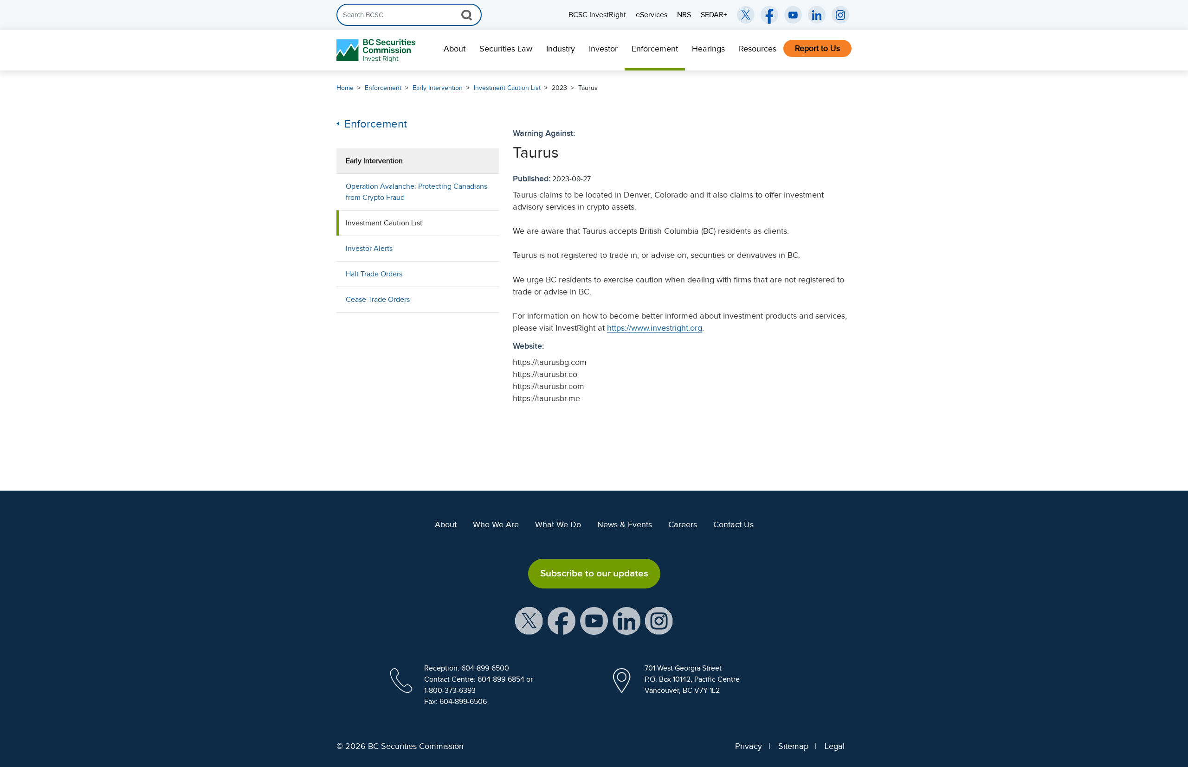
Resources (757, 48)
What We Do (558, 524)
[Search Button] (466, 15)
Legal (835, 746)
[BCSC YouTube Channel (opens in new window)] (793, 15)
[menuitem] (454, 50)
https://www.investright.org (654, 327)
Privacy (748, 746)
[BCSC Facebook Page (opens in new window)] (769, 15)
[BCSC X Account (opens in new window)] (529, 620)
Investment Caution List (507, 87)
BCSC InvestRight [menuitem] (597, 15)
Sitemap (793, 746)
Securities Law (505, 48)
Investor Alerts (369, 248)
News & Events (624, 524)
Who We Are (496, 524)
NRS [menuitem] (684, 15)
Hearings (708, 48)
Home (345, 87)
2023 (559, 87)
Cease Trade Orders (378, 299)
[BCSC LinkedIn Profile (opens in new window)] (626, 620)
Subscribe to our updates (594, 573)
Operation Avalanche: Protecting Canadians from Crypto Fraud (416, 192)
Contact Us (733, 524)
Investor (603, 48)
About (454, 48)
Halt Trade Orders (374, 274)
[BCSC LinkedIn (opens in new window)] (817, 15)
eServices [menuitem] (651, 15)
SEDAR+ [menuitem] (714, 15)
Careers (682, 524)
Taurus (588, 87)
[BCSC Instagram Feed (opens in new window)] (840, 15)
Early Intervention (438, 87)
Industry (560, 48)
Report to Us (817, 48)
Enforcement (655, 48)
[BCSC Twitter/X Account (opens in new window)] (746, 15)
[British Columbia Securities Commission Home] (377, 50)
